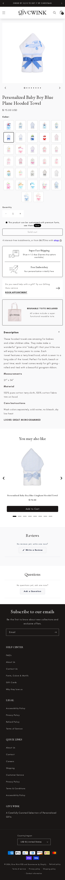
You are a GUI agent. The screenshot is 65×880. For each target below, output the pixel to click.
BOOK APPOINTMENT (16, 292)
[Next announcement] (61, 3)
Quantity (6, 207)
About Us (10, 662)
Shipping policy (49, 869)
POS (22, 864)
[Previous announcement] (3, 3)
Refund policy (54, 864)
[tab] (14, 516)
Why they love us (14, 689)
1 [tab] (24, 88)
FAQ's (9, 655)
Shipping (10, 768)
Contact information (34, 873)
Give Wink (15, 864)
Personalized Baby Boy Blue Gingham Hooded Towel (32, 495)
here (37, 225)
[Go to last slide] (4, 478)
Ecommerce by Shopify (37, 864)
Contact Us (12, 669)
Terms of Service (14, 728)
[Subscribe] (55, 632)
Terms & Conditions (15, 788)
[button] (3, 12)
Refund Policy (13, 722)
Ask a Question (34, 592)
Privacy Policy (13, 715)
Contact (10, 754)
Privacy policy (34, 869)
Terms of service (19, 869)
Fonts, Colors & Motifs (17, 675)
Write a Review (35, 551)
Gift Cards (11, 682)
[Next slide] (61, 478)
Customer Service (15, 775)
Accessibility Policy (15, 708)
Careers (10, 761)
